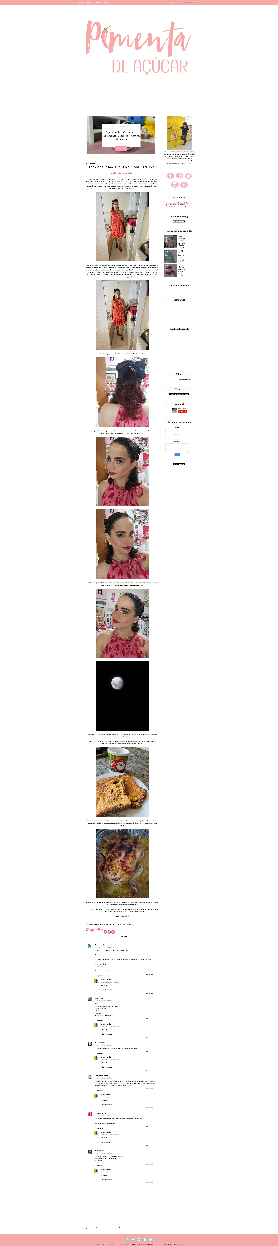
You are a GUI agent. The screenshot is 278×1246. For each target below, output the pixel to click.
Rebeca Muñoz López (102, 1076)
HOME (81, 2)
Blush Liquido (121, 126)
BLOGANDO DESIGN (161, 1244)
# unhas (183, 207)
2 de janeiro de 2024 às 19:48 (105, 1001)
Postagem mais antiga (155, 1228)
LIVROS (98, 2)
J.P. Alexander (99, 1043)
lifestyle (102, 924)
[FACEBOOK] (127, 1240)
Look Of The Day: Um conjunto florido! (181, 240)
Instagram (98, 966)
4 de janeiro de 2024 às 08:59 (105, 1153)
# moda (172, 207)
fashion (96, 924)
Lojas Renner (110, 924)
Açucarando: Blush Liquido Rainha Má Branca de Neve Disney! (121, 136)
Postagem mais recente (90, 1228)
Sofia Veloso (99, 998)
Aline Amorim (99, 1151)
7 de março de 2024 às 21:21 (110, 1134)
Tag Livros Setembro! (181, 254)
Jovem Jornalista (100, 945)
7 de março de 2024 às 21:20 (110, 982)
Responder (149, 974)
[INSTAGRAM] (139, 1240)
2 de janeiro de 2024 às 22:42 (105, 1045)
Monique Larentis (101, 1113)
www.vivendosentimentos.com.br (106, 1123)
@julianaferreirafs (184, 380)
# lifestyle (183, 204)
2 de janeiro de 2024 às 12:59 (105, 947)
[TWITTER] (133, 1240)
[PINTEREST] (150, 1240)
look (116, 924)
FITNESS (105, 2)
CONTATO (89, 2)
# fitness (172, 204)
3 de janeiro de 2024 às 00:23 (105, 1078)
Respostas (99, 976)
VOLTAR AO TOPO (175, 1244)
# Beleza (172, 202)
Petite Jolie (126, 924)
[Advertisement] (67, 95)
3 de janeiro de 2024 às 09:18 (105, 1115)
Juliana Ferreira (106, 980)
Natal (120, 924)
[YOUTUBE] (144, 1240)
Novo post (98, 1013)
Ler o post (121, 148)
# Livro (184, 202)
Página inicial (123, 1228)
